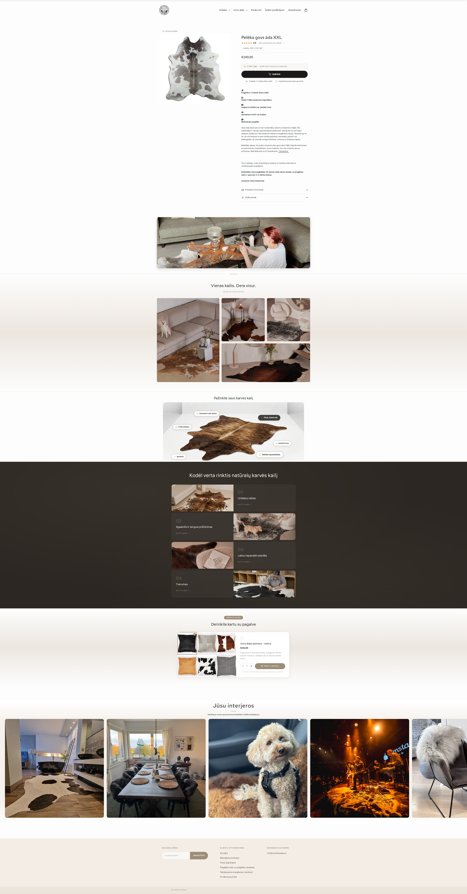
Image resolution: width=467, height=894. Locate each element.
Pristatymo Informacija (254, 190)
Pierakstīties (199, 856)
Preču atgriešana (228, 862)
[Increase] (251, 666)
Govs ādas (239, 10)
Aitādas (223, 10)
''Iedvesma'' (283, 151)
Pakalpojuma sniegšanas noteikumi (236, 872)
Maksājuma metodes (229, 858)
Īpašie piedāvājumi (275, 10)
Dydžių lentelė (250, 197)
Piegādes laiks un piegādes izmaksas (237, 867)
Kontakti (224, 853)
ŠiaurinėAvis (181, 890)
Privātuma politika (228, 877)
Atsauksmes (294, 10)
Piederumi (256, 10)
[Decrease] (242, 666)
